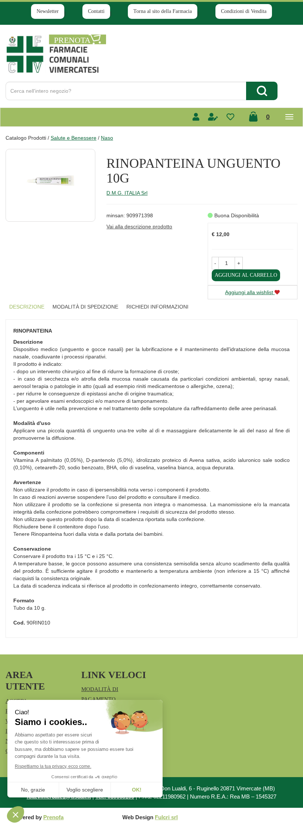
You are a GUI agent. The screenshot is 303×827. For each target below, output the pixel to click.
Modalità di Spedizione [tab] (85, 307)
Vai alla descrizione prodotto (139, 226)
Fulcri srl (166, 817)
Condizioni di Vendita (243, 11)
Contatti (96, 11)
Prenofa (53, 817)
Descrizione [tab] (26, 307)
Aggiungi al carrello (246, 275)
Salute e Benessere (73, 138)
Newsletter (48, 11)
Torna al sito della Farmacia (162, 11)
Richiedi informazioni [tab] (157, 307)
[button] (215, 263)
